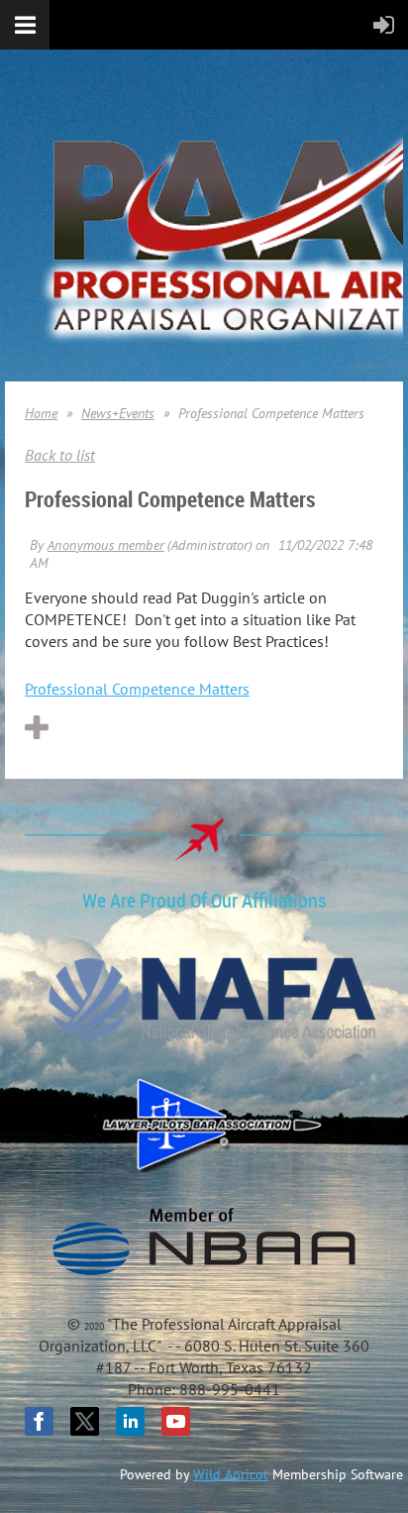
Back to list (60, 455)
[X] (84, 1421)
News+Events (117, 413)
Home (41, 413)
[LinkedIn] (130, 1421)
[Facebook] (39, 1421)
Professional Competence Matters (137, 689)
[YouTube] (175, 1421)
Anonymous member (106, 545)
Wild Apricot (230, 1474)
